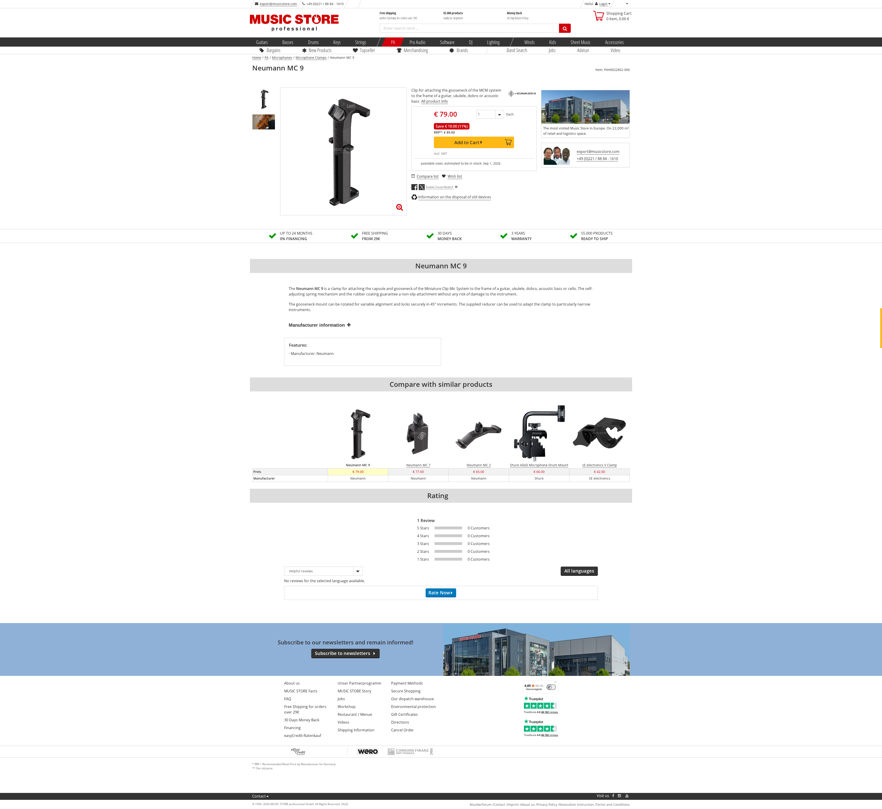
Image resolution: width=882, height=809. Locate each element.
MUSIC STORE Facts (300, 691)
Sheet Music (581, 42)
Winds (529, 42)
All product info (434, 101)
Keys (337, 42)
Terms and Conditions (613, 804)
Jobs (552, 50)
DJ (470, 42)
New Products (319, 50)
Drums (313, 42)
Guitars (262, 42)
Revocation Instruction (576, 804)
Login (603, 4)
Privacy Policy (547, 804)
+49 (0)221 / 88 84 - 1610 (597, 158)
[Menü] (555, 683)
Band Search (517, 50)
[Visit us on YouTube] (627, 795)
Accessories (614, 42)
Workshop (347, 706)
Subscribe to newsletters (342, 653)
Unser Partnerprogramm (359, 683)
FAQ (287, 698)
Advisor (583, 50)
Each (510, 114)
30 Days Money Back (301, 719)
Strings (360, 42)
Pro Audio (417, 42)
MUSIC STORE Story (354, 691)
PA (393, 42)
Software (447, 42)
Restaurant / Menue (355, 714)
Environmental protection (413, 706)
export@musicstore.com (278, 4)
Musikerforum (481, 804)
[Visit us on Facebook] (613, 795)
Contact (259, 796)
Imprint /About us (521, 804)
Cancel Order (402, 730)
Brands (462, 50)
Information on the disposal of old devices (454, 196)
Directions (400, 722)
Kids (552, 42)
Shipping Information (356, 730)
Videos (343, 722)
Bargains (273, 50)
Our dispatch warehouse (412, 698)
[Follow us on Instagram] (619, 795)
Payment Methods (407, 683)
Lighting (493, 42)
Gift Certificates (404, 714)
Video (615, 50)
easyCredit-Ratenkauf (302, 735)
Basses (287, 42)
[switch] (551, 687)
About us (292, 683)
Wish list (455, 176)
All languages (579, 571)
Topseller (367, 50)
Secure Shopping (406, 691)
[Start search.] (565, 28)
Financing (292, 727)
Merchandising (416, 50)
